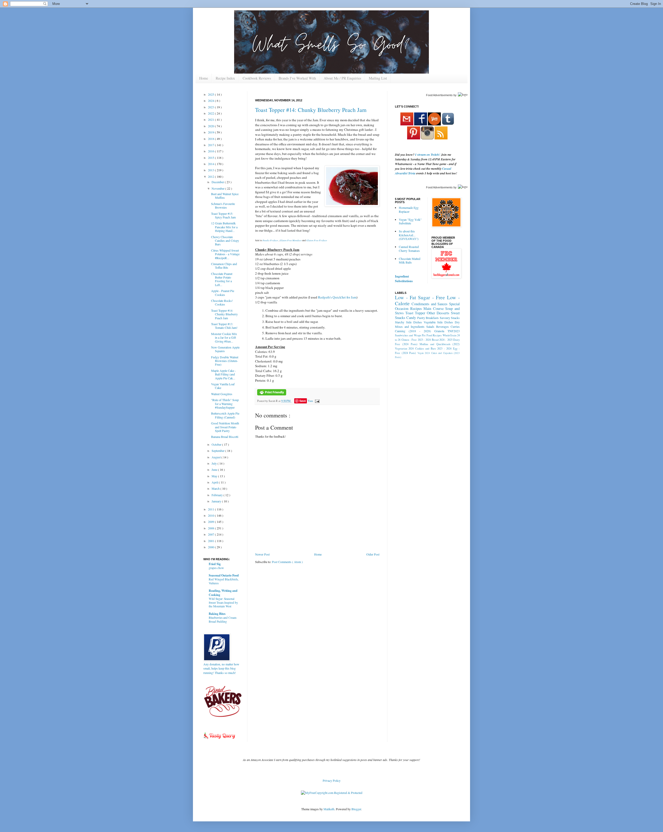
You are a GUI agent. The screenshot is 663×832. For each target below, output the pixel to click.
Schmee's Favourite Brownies (223, 205)
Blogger (356, 809)
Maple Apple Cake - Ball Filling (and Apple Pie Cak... (223, 374)
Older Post (372, 554)
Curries (455, 326)
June (215, 469)
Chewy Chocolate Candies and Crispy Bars (225, 240)
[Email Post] (317, 401)
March (216, 488)
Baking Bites (217, 613)
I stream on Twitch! (427, 154)
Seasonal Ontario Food (224, 575)
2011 (211, 509)
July (215, 463)
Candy (411, 317)
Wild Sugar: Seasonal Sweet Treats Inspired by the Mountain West (223, 602)
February (218, 495)
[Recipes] (219, 740)
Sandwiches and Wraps (408, 335)
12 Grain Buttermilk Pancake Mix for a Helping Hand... (224, 227)
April (215, 482)
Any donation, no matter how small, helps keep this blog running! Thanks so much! (221, 668)
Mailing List (378, 78)
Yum (310, 401)
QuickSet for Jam (344, 297)
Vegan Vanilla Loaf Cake (223, 386)
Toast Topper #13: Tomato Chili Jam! (224, 326)
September (218, 451)
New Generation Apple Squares (225, 349)
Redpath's (324, 297)
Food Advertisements (439, 95)
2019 (211, 132)
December (218, 182)
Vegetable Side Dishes (438, 322)
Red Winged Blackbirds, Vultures (224, 581)
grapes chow (216, 568)
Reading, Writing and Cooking (223, 592)
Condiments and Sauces (430, 303)
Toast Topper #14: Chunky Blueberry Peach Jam (310, 109)
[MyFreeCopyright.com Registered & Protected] (331, 793)
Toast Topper (415, 312)
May (215, 476)
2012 (211, 176)
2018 (211, 139)
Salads (430, 326)
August (216, 457)
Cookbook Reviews (257, 78)
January (217, 501)
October (217, 444)
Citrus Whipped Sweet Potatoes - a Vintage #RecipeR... (225, 254)
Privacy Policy (332, 780)
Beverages (442, 326)
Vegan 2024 (423, 353)
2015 (211, 157)
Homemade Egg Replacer (409, 209)
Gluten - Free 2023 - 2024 (416, 340)
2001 (211, 541)
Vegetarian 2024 (404, 348)
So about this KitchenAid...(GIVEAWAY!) (409, 235)
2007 (211, 534)
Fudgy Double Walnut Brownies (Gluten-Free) (224, 361)
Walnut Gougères (221, 394)
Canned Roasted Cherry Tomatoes (409, 248)
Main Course (433, 308)
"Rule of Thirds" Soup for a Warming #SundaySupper (225, 403)
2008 (211, 528)
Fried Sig (215, 564)
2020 (211, 126)
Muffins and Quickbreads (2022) (440, 344)
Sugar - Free (431, 297)
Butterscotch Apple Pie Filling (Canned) (225, 415)
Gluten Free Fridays (316, 240)
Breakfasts (432, 318)
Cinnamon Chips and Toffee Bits (224, 265)
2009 (211, 522)
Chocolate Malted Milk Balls (409, 260)
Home (203, 78)
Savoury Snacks (450, 318)
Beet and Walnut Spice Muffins (225, 196)
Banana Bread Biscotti (224, 437)
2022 (211, 113)
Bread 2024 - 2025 (442, 340)
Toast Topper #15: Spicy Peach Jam (223, 215)
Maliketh (328, 809)
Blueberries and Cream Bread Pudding (222, 619)
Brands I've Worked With (297, 78)
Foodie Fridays (270, 240)
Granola (439, 331)
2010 (211, 515)
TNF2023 (454, 331)
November (218, 188)
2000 (211, 547)
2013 (211, 170)
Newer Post (262, 554)
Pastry (421, 318)
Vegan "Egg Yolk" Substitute (410, 221)
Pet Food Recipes (432, 335)
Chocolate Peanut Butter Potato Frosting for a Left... (221, 279)
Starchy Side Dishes (408, 322)
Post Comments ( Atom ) (287, 562)
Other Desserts (438, 312)
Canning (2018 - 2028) (413, 331)
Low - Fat (405, 297)
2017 (211, 145)
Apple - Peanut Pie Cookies (222, 292)
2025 (211, 94)
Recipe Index (225, 78)
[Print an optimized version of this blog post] (271, 394)
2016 (211, 151)
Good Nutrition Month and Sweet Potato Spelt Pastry (225, 427)
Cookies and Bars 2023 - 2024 (433, 348)
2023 (211, 107)
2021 (211, 119)
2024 (211, 100)
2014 (211, 164)
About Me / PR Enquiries (342, 78)
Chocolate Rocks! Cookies (222, 302)
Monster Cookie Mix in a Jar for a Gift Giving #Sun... (224, 337)
